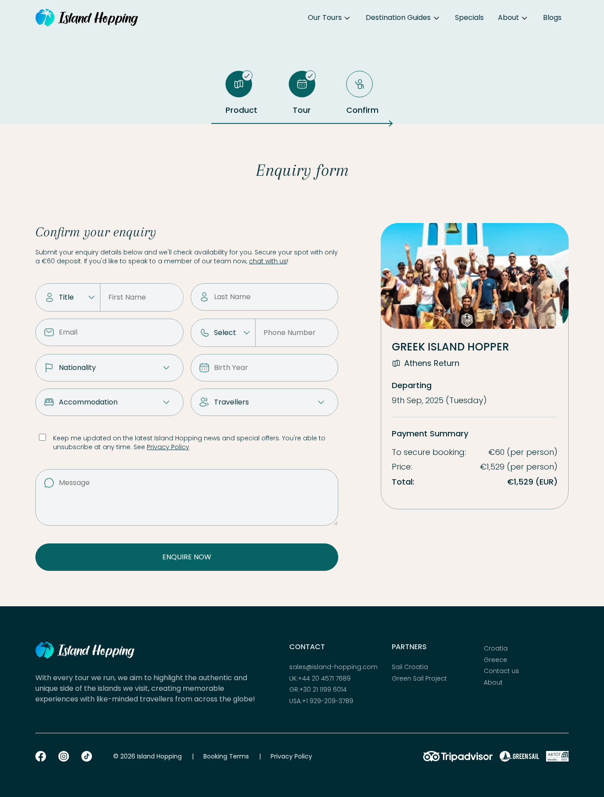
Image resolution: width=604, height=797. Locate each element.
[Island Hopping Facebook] (40, 756)
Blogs (552, 17)
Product (241, 110)
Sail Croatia (410, 667)
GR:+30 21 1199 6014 (318, 689)
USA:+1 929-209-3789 (321, 701)
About (508, 17)
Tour (302, 110)
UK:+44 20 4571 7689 (320, 678)
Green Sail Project (419, 678)
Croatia (496, 648)
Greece (495, 660)
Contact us (501, 671)
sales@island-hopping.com (333, 667)
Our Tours (325, 17)
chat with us (268, 261)
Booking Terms (226, 756)
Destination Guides (398, 17)
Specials (469, 17)
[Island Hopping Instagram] (63, 756)
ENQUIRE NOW (186, 557)
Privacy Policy (168, 447)
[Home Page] (86, 17)
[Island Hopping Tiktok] (86, 756)
